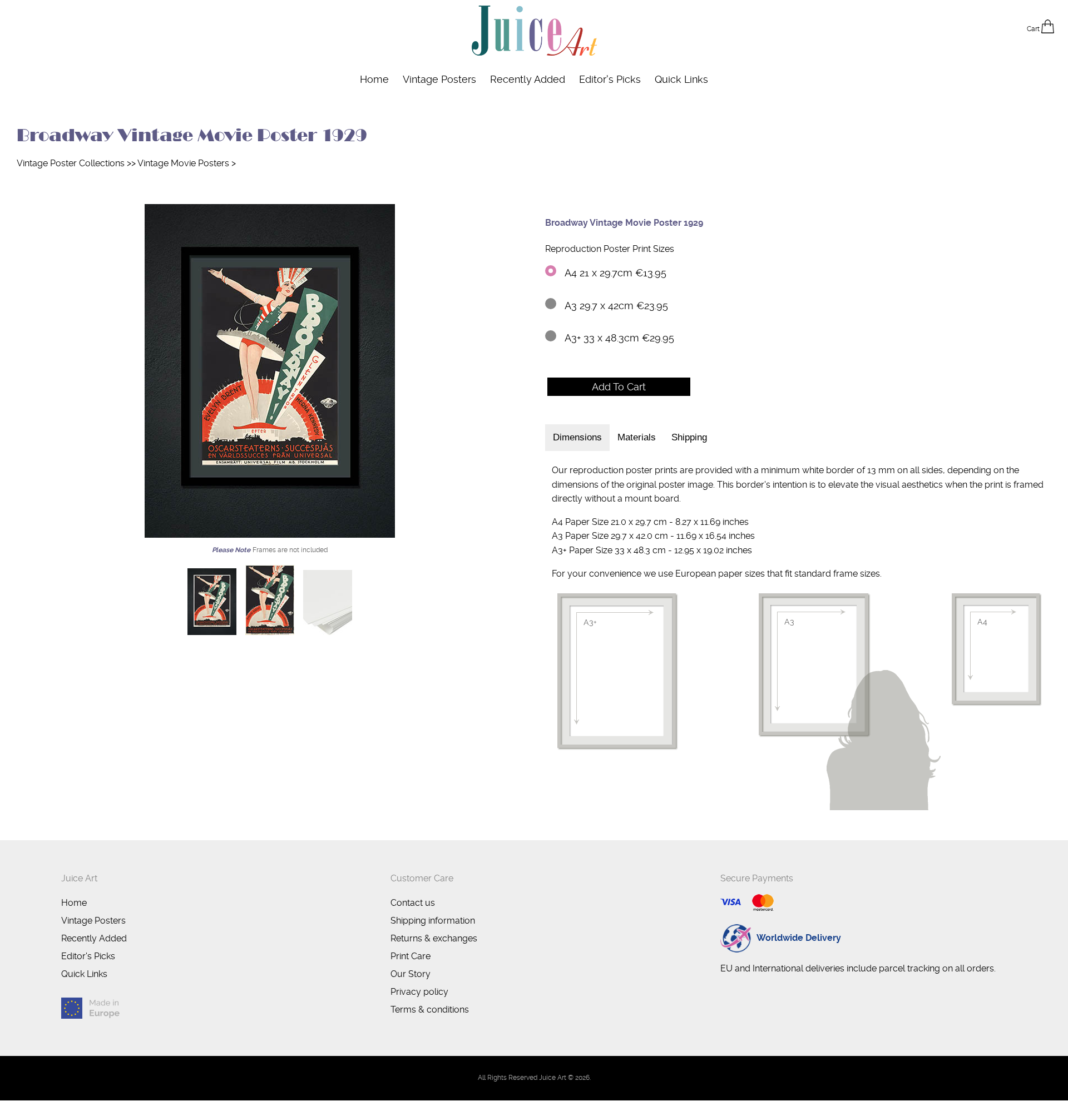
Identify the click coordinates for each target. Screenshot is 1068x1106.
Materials (636, 437)
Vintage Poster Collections (71, 163)
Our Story (410, 974)
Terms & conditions (429, 1009)
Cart (1034, 29)
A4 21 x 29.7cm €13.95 (615, 273)
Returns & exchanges (433, 938)
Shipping (689, 437)
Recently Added (527, 79)
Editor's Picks (610, 79)
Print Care (410, 956)
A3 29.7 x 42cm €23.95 (616, 305)
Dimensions (577, 437)
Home (374, 79)
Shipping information (432, 920)
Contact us (412, 902)
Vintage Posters (439, 79)
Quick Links (681, 79)
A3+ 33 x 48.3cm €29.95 (619, 338)
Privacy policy (419, 991)
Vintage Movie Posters (183, 163)
